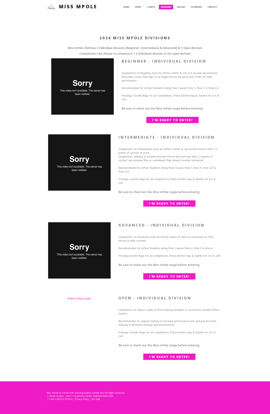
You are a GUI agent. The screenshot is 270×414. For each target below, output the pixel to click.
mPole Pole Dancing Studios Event (79, 392)
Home (126, 7)
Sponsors (196, 7)
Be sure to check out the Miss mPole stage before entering (162, 108)
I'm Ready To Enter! (172, 120)
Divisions (166, 7)
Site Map (95, 399)
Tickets (151, 7)
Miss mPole (78, 6)
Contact (212, 7)
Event (138, 7)
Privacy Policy (82, 399)
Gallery (181, 7)
